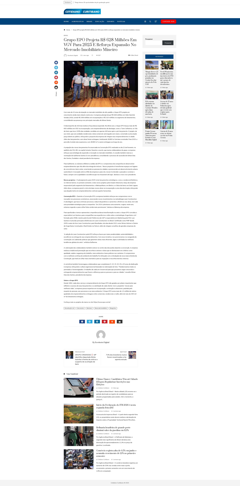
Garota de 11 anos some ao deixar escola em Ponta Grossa (166, 134)
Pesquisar (149, 39)
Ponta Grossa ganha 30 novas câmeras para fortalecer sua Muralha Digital (151, 135)
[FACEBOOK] (82, 321)
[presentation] (73, 1)
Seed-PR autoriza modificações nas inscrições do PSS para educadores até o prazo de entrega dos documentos (166, 78)
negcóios (113, 308)
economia (81, 308)
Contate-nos (168, 21)
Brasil (66, 35)
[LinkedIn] (56, 72)
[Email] (56, 87)
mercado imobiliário (101, 308)
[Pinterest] (56, 77)
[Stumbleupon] (56, 82)
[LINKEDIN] (97, 321)
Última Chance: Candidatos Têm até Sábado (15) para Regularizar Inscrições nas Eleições (117, 382)
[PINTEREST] (104, 321)
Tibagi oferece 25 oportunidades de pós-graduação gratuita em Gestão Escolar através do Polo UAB (92, 2)
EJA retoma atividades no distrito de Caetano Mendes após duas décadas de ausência (151, 108)
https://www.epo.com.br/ (102, 302)
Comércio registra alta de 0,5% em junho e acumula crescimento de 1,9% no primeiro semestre (116, 453)
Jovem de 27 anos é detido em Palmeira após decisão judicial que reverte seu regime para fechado (166, 108)
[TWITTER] (89, 321)
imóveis (89, 308)
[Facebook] (56, 62)
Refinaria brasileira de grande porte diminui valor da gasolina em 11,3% (113, 429)
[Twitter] (56, 67)
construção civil (70, 308)
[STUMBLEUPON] (112, 322)
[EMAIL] (119, 321)
